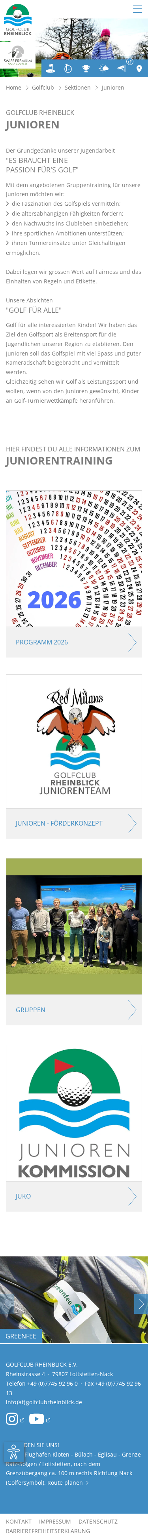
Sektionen (78, 87)
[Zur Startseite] (18, 20)
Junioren (113, 87)
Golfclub (43, 87)
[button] (141, 1304)
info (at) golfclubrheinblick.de (44, 1402)
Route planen (67, 1482)
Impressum (55, 1521)
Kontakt (19, 1521)
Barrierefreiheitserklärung (48, 1531)
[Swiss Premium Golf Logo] (18, 55)
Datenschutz (98, 1521)
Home (13, 87)
